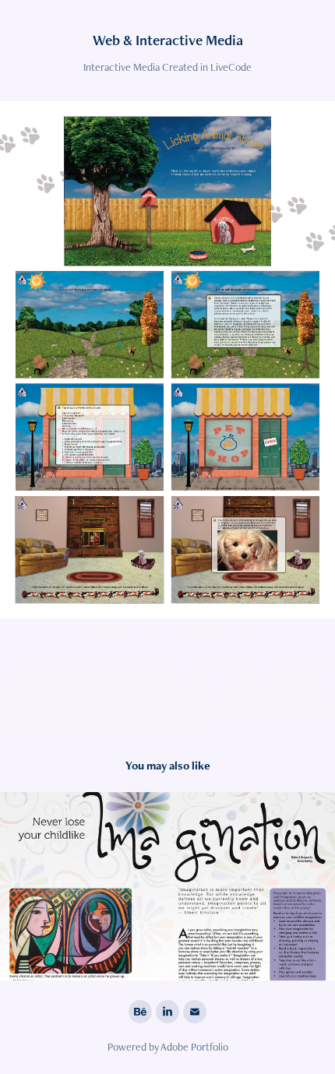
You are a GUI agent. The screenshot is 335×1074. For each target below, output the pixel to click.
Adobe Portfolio (194, 1047)
